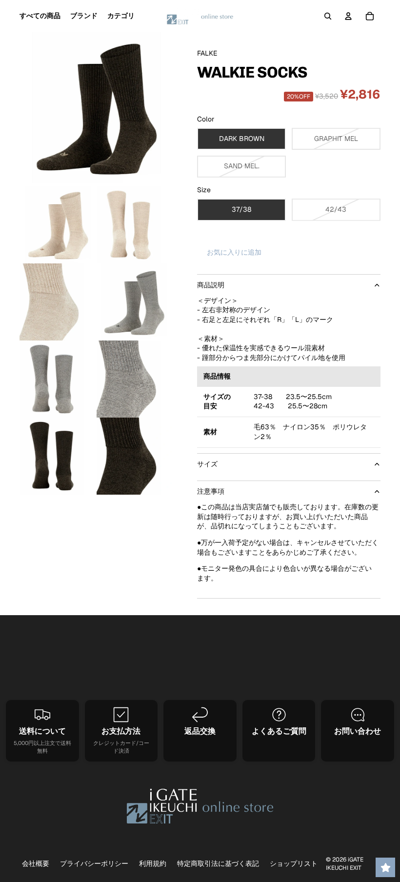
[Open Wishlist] (385, 867)
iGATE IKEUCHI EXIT (344, 864)
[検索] (328, 16)
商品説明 (210, 285)
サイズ (207, 464)
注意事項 (210, 491)
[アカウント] (348, 16)
